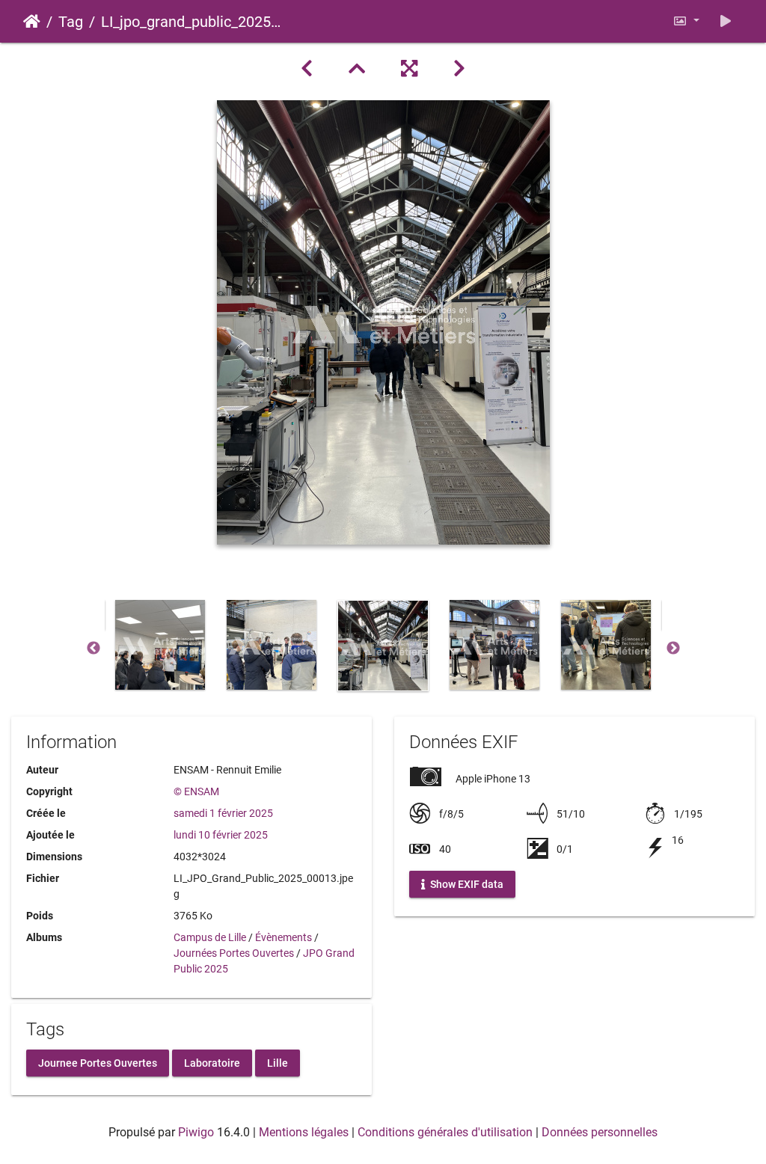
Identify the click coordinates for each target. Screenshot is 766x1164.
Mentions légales (304, 1132)
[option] (160, 645)
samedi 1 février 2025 (223, 813)
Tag (70, 22)
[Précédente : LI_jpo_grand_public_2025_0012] (307, 69)
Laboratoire (212, 1062)
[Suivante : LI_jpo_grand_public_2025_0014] (459, 69)
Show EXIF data (465, 884)
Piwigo (196, 1132)
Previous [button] (93, 648)
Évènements (283, 937)
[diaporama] (725, 21)
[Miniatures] (357, 69)
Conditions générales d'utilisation (445, 1132)
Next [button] (673, 648)
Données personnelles (600, 1132)
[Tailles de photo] (686, 21)
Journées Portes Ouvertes (234, 953)
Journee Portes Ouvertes (97, 1062)
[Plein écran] (409, 69)
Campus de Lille (210, 937)
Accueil (31, 21)
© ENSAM (196, 791)
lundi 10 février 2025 (221, 835)
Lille (277, 1062)
